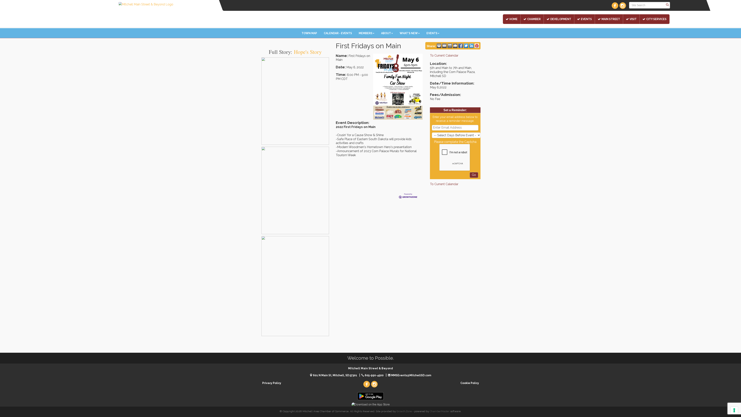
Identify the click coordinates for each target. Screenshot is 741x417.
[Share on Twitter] (466, 45)
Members (365, 33)
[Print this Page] (439, 45)
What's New (409, 33)
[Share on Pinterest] (477, 45)
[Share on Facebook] (460, 45)
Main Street (610, 19)
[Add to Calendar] (449, 45)
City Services (656, 19)
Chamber (534, 19)
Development (560, 19)
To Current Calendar (444, 55)
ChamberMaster (440, 411)
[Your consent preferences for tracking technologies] (734, 410)
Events (586, 19)
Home (513, 19)
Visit (633, 19)
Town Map (309, 33)
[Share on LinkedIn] (471, 45)
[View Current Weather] (455, 45)
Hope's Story (308, 51)
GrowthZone (404, 411)
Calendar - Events (338, 33)
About (386, 33)
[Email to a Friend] (444, 45)
